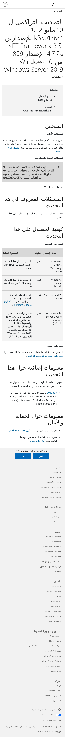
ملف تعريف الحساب (54, 512)
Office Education (55, 556)
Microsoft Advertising (53, 611)
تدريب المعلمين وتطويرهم (51, 561)
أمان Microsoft (37, 440)
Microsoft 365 (56, 492)
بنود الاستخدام (25, 727)
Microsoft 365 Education (52, 551)
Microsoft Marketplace (52, 656)
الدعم (59, 11)
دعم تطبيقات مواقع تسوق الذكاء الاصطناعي (45, 646)
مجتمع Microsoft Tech (53, 651)
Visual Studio (56, 671)
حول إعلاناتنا (56, 731)
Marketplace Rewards (52, 666)
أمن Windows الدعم (19, 430)
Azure (59, 596)
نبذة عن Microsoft (54, 690)
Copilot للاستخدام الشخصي (51, 487)
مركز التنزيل (56, 517)
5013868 (52, 392)
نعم (41, 456)
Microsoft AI (56, 586)
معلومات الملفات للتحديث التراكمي (45, 355)
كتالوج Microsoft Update (18, 303)
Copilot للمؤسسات (54, 482)
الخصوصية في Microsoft (52, 695)
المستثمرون (57, 701)
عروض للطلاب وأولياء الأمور (50, 566)
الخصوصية (37, 727)
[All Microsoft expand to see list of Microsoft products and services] (61, 4)
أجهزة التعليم (56, 541)
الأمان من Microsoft (54, 591)
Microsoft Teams (54, 621)
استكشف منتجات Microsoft (51, 497)
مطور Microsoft (55, 636)
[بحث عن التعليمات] (54, 4)
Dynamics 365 (55, 601)
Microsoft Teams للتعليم (52, 546)
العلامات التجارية (12, 727)
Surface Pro (57, 472)
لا (23, 456)
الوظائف (58, 685)
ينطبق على (56, 76)
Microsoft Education (53, 536)
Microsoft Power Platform (51, 661)
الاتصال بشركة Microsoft (52, 727)
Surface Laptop (55, 477)
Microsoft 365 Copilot (53, 616)
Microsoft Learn (55, 641)
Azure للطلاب (56, 571)
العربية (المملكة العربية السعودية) (44, 710)
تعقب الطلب (56, 522)
